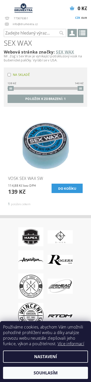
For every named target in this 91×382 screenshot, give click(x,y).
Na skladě (21, 75)
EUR (84, 18)
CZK (77, 18)
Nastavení (45, 356)
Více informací (71, 343)
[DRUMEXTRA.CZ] (23, 6)
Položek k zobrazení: (45, 99)
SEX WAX (65, 52)
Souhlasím (46, 373)
